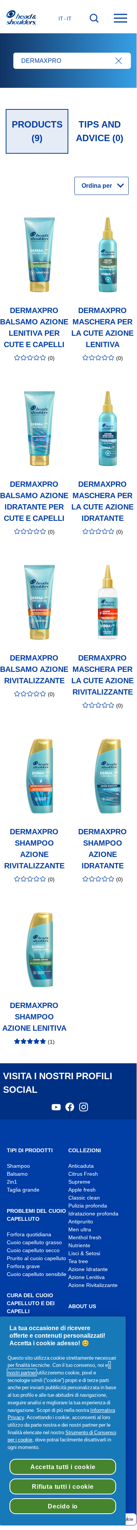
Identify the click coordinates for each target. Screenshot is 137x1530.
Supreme (79, 1182)
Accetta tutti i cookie (63, 1467)
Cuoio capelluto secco (33, 1250)
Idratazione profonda (93, 1214)
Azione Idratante (88, 1269)
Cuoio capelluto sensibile (36, 1274)
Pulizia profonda (87, 1206)
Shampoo (18, 1166)
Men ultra (79, 1229)
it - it (64, 19)
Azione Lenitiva (86, 1277)
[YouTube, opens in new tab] (56, 1109)
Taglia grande (23, 1190)
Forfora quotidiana (29, 1234)
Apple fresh (82, 1190)
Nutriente (79, 1245)
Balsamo (17, 1174)
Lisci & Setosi (84, 1253)
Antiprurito (80, 1221)
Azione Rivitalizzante (93, 1285)
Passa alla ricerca (30, 8)
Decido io (63, 1506)
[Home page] (21, 18)
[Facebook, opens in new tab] (69, 1109)
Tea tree (78, 1261)
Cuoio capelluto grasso (34, 1242)
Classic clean (84, 1198)
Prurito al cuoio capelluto (36, 1258)
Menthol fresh (84, 1237)
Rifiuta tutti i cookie (63, 1486)
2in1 (12, 1182)
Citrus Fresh (83, 1174)
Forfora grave (23, 1266)
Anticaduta (81, 1166)
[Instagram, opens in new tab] (83, 1109)
